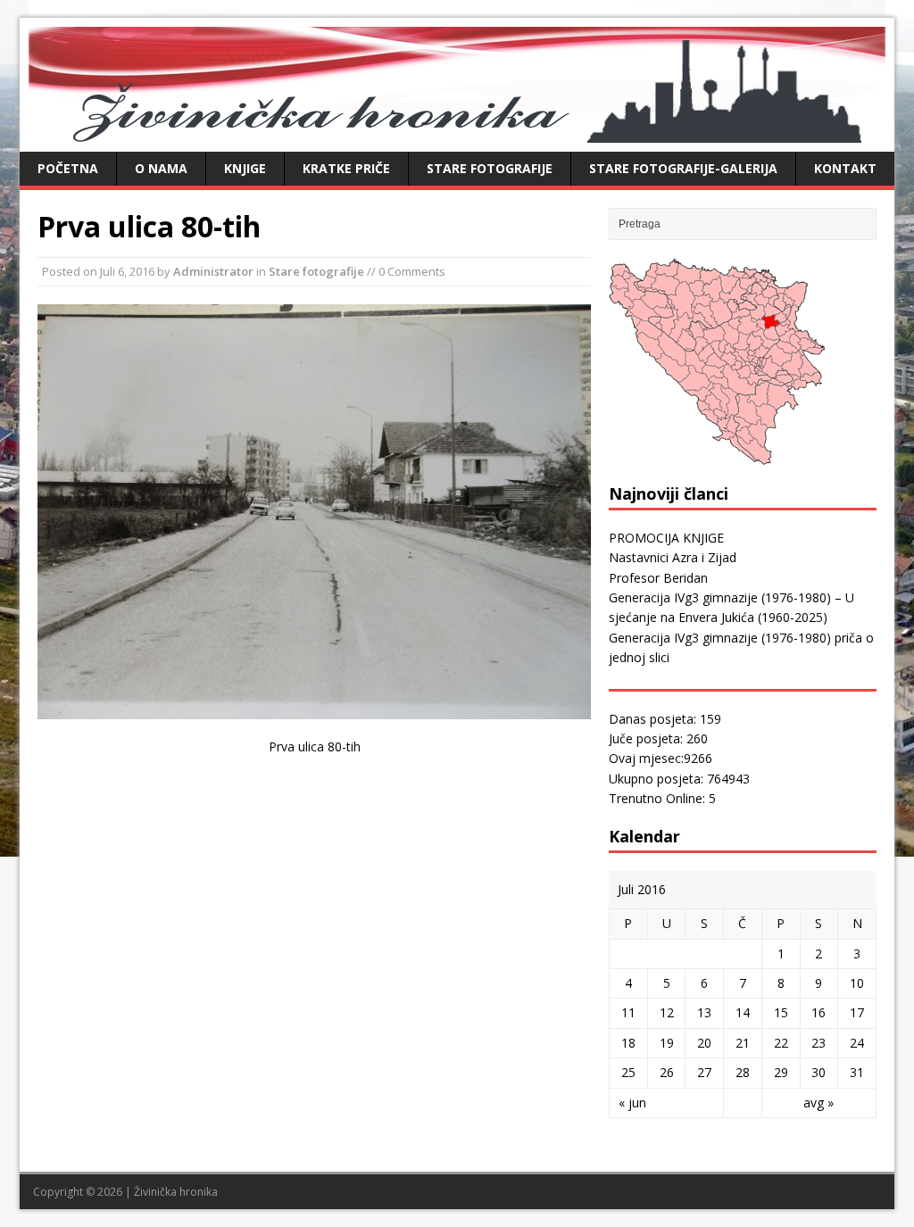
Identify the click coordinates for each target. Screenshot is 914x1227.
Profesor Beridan (658, 577)
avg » (818, 1102)
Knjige (245, 168)
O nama (161, 168)
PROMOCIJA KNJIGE (666, 537)
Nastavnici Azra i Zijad (672, 557)
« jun (632, 1102)
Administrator (213, 271)
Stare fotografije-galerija (683, 168)
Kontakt (845, 168)
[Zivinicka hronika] (457, 132)
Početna (67, 168)
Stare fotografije (490, 168)
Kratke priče (346, 168)
